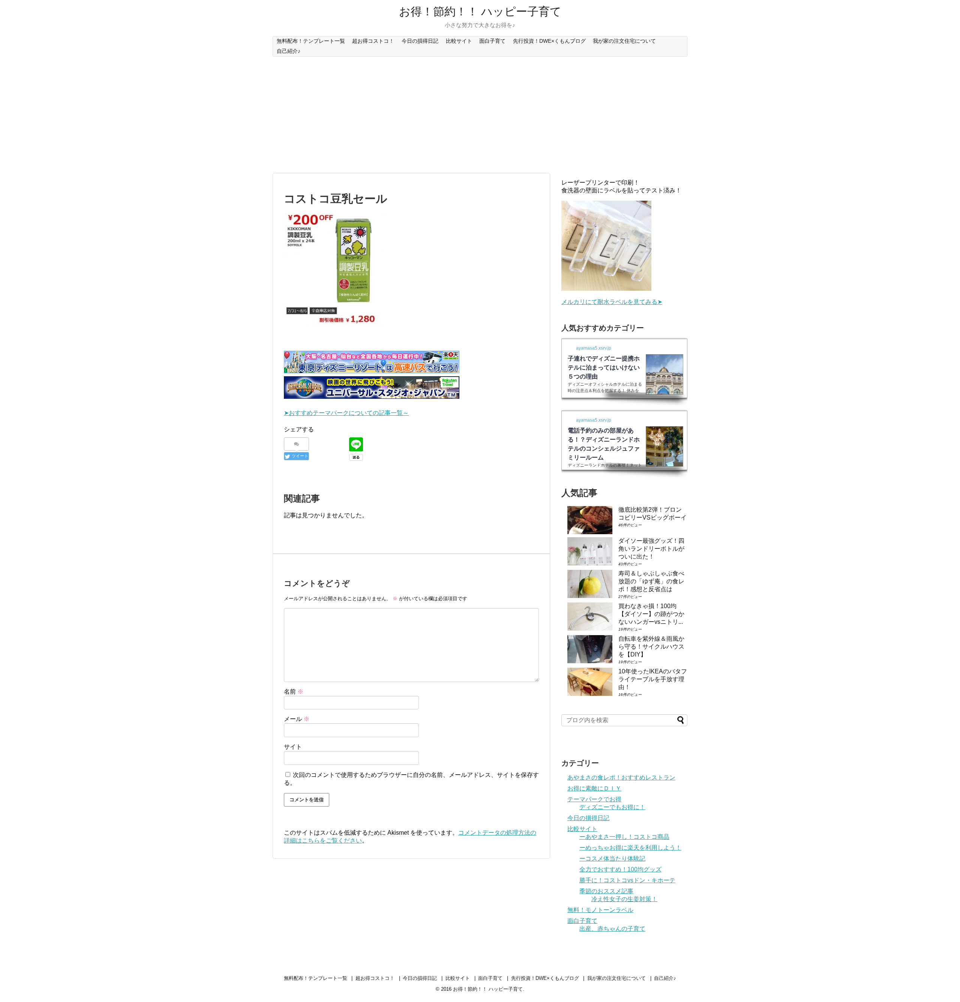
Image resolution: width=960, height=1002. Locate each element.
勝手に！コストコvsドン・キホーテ (627, 880)
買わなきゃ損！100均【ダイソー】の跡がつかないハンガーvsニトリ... (651, 614)
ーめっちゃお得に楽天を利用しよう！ (630, 847)
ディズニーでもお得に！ (612, 807)
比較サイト (459, 41)
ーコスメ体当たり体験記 (612, 858)
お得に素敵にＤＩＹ (594, 788)
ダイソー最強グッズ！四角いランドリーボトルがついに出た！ (651, 549)
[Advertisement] (480, 114)
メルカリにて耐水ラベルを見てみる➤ (611, 302)
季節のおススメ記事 (606, 891)
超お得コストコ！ (373, 41)
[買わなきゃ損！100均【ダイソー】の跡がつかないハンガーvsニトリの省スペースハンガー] (589, 616)
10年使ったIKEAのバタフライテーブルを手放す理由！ (652, 679)
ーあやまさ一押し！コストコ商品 (624, 837)
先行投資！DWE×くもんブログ (549, 41)
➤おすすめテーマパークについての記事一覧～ (346, 413)
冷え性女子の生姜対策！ (624, 899)
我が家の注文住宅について (624, 41)
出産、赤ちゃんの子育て (612, 928)
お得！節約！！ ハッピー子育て (480, 11)
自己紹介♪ (288, 51)
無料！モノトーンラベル (600, 910)
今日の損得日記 (420, 41)
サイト (293, 747)
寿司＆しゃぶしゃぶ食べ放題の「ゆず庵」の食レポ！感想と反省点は (651, 581)
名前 (293, 691)
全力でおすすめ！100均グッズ (620, 869)
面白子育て (492, 41)
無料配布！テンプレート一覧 (311, 41)
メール (296, 719)
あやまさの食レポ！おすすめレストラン (621, 777)
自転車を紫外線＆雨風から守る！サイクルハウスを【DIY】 (651, 646)
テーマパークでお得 (594, 799)
